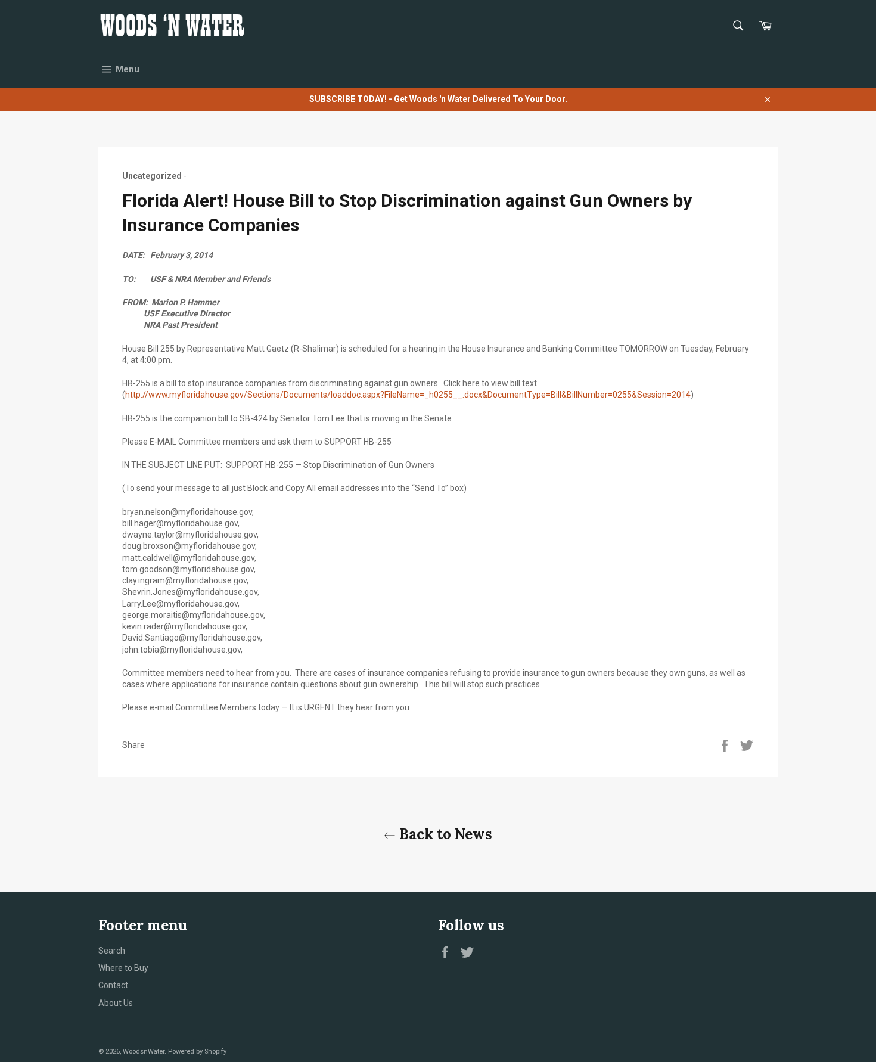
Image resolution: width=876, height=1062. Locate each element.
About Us (115, 1003)
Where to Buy (123, 968)
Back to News (444, 834)
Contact (113, 985)
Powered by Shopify (197, 1051)
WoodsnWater (143, 1051)
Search (111, 950)
